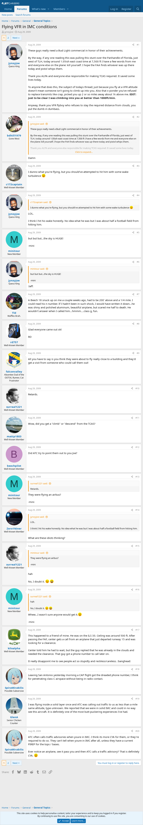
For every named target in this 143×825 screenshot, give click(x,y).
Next (15, 37)
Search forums (23, 14)
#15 (137, 545)
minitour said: (37, 268)
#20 (137, 731)
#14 (137, 509)
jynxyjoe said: (37, 123)
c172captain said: (39, 202)
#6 (138, 261)
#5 (138, 232)
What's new (39, 9)
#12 (137, 447)
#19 (137, 698)
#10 (137, 388)
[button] (48, 9)
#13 (137, 476)
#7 (138, 294)
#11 (137, 417)
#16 (137, 589)
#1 (138, 44)
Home (8, 9)
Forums (22, 9)
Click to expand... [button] (84, 151)
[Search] (137, 9)
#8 (138, 323)
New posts (7, 14)
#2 (138, 116)
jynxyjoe (9, 31)
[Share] (133, 45)
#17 (137, 629)
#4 (138, 195)
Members (59, 9)
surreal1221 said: (39, 483)
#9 (138, 353)
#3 (138, 165)
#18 (137, 669)
